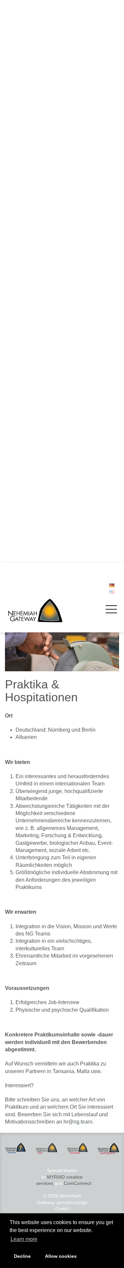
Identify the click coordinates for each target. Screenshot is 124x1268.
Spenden (21, 135)
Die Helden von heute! (35, 393)
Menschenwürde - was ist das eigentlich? (55, 316)
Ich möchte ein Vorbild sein (40, 361)
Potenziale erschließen (35, 387)
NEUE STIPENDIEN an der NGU (45, 400)
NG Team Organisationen (38, 170)
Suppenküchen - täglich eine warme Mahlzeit (58, 79)
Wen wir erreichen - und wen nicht (47, 277)
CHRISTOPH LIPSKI (33, 536)
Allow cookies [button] (61, 1256)
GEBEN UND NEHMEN (36, 355)
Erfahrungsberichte (32, 128)
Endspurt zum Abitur (33, 367)
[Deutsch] (111, 585)
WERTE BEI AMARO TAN (38, 322)
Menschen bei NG (30, 177)
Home (16, 29)
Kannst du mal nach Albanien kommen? (53, 303)
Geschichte (23, 164)
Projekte (18, 42)
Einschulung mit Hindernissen (42, 549)
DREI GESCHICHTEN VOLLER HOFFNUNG (58, 477)
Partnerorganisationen (35, 183)
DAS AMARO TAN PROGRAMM (45, 374)
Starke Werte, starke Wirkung (42, 329)
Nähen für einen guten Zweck (42, 381)
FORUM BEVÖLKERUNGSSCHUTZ (49, 542)
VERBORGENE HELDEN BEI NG (46, 335)
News (15, 207)
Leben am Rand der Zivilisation (44, 342)
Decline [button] (22, 1256)
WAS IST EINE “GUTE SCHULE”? (47, 484)
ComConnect (77, 1183)
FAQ (16, 190)
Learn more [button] (24, 1239)
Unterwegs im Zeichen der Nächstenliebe (55, 348)
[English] (111, 592)
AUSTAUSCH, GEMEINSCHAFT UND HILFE (58, 284)
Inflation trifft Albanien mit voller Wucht (51, 445)
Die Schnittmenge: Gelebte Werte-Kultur (54, 309)
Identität (20, 157)
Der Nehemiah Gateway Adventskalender (55, 458)
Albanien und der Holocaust (40, 452)
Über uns (19, 146)
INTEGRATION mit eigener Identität (49, 232)
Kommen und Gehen (33, 297)
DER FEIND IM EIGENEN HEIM (45, 290)
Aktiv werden (23, 110)
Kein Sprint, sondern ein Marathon (47, 555)
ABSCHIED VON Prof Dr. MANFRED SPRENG (60, 503)
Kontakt (19, 196)
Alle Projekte (25, 99)
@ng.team (80, 1122)
